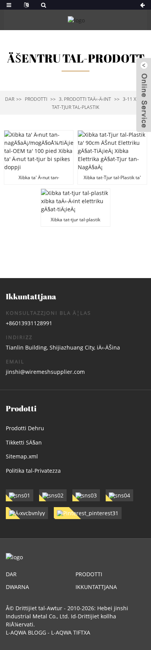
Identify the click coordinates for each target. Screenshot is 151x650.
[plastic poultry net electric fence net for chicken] (75, 207)
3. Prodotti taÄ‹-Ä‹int (85, 99)
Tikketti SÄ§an (24, 442)
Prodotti (36, 99)
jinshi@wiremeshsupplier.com (45, 371)
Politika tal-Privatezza (33, 470)
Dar (9, 99)
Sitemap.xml (22, 456)
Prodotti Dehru (25, 428)
